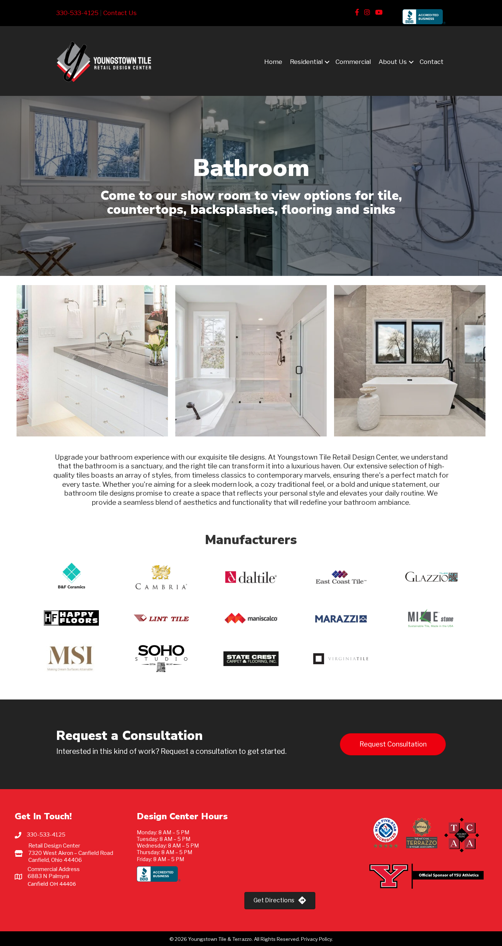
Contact (432, 61)
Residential (306, 61)
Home (273, 61)
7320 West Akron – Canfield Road (70, 853)
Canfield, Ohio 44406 (55, 860)
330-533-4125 (77, 13)
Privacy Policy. (316, 939)
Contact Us (120, 13)
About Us (393, 61)
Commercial (353, 61)
